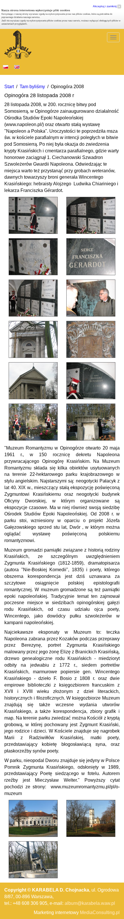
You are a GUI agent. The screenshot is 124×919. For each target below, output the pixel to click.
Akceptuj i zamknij (105, 6)
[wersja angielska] (16, 67)
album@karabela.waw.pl (90, 903)
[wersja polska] (5, 67)
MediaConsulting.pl (100, 912)
